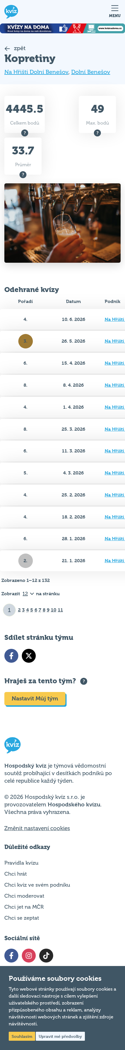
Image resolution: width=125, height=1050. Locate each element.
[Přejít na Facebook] (11, 656)
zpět (19, 48)
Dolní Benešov (90, 72)
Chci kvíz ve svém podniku (37, 885)
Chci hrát (15, 874)
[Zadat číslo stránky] (9, 610)
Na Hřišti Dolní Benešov (36, 72)
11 (60, 610)
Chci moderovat (24, 896)
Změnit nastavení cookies (37, 828)
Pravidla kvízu (21, 863)
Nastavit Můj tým (35, 698)
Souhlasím (22, 1036)
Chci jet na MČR (24, 907)
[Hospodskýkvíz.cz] (11, 12)
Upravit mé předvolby (60, 1036)
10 (53, 610)
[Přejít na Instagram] (29, 956)
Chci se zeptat (21, 918)
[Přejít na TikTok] (46, 956)
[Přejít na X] (29, 656)
